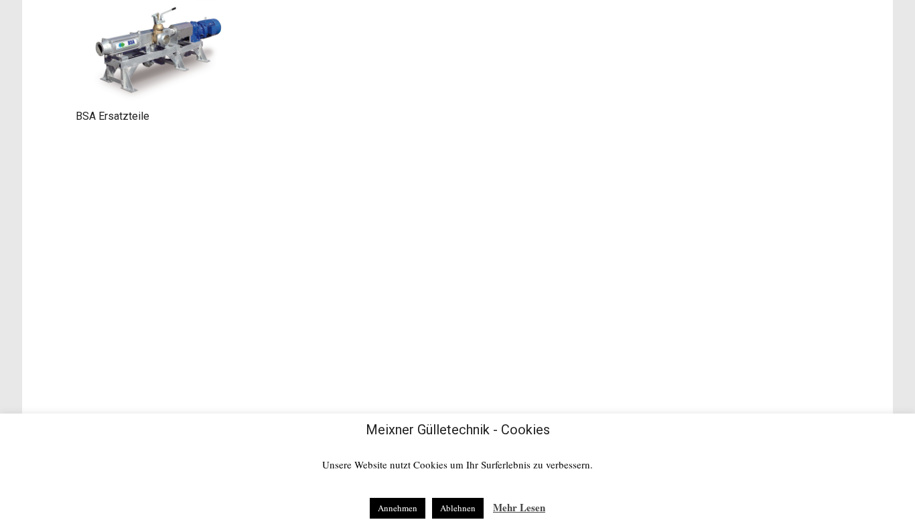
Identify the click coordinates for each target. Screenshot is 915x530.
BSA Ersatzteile (112, 116)
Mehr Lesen (519, 507)
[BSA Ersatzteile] (159, 52)
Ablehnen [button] (458, 508)
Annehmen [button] (397, 508)
